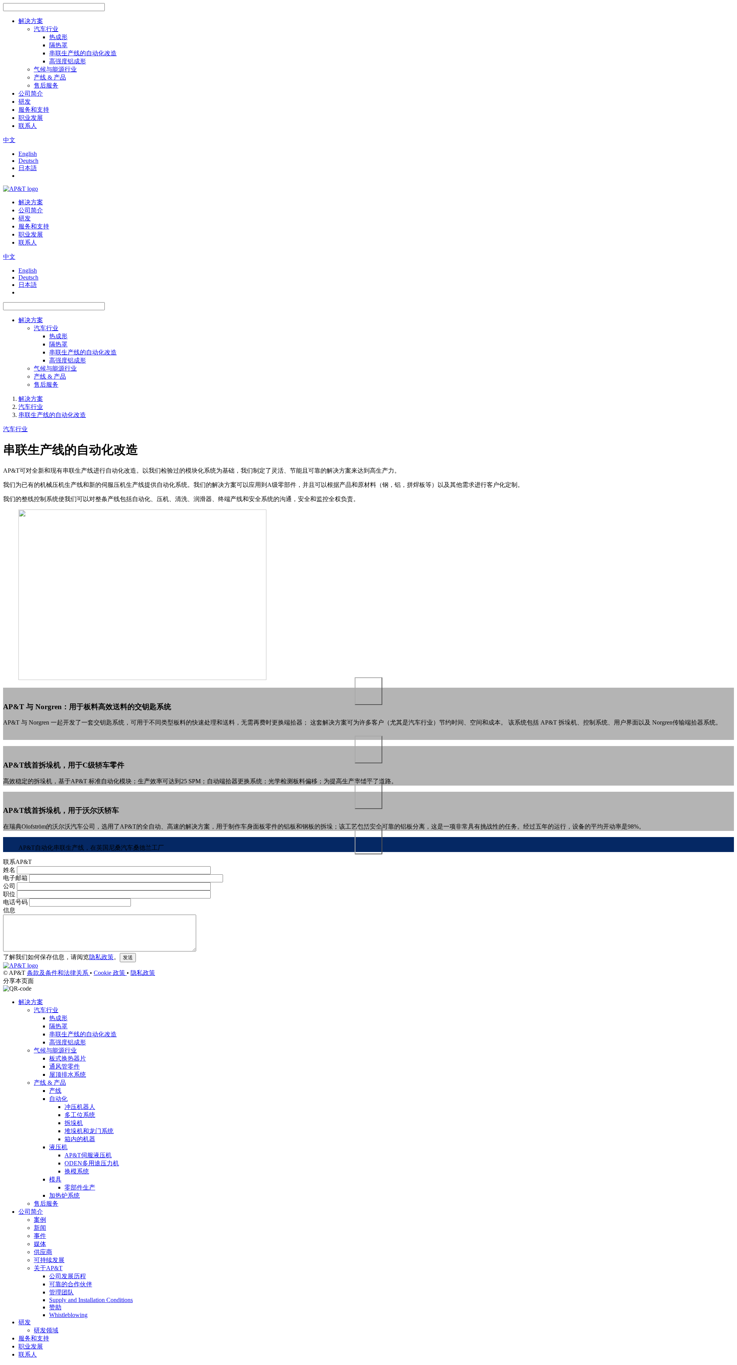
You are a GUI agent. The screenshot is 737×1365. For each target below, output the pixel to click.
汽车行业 (30, 407)
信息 (9, 910)
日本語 (27, 168)
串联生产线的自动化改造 (52, 415)
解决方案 (30, 398)
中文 (9, 140)
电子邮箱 (15, 878)
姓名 (9, 870)
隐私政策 (101, 957)
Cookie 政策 (110, 973)
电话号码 (15, 902)
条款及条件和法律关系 (58, 973)
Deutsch (28, 160)
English (27, 154)
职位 (9, 894)
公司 (9, 886)
